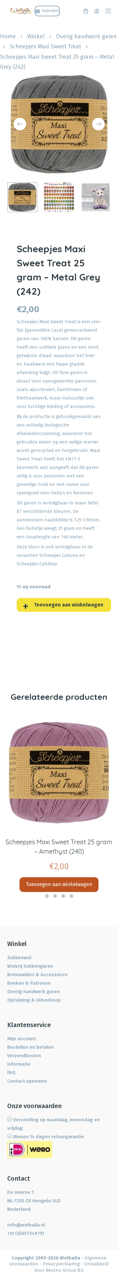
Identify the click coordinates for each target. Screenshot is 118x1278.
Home (8, 36)
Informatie (19, 1064)
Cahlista (48, 564)
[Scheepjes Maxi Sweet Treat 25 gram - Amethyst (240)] (59, 772)
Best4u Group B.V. (65, 1270)
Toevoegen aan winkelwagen (68, 605)
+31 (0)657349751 (25, 1233)
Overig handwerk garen (86, 36)
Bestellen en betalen (30, 1047)
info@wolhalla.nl (26, 1225)
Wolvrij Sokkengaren (30, 966)
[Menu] (108, 11)
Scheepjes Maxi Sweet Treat (45, 46)
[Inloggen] (96, 11)
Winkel (36, 36)
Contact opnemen (27, 1081)
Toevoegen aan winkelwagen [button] (59, 884)
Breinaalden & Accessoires (37, 974)
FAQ (11, 1072)
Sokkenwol (19, 957)
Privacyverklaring (61, 1264)
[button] (47, 896)
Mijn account (21, 1038)
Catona (70, 555)
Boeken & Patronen (29, 983)
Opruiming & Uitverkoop (34, 1000)
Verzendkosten (24, 1055)
